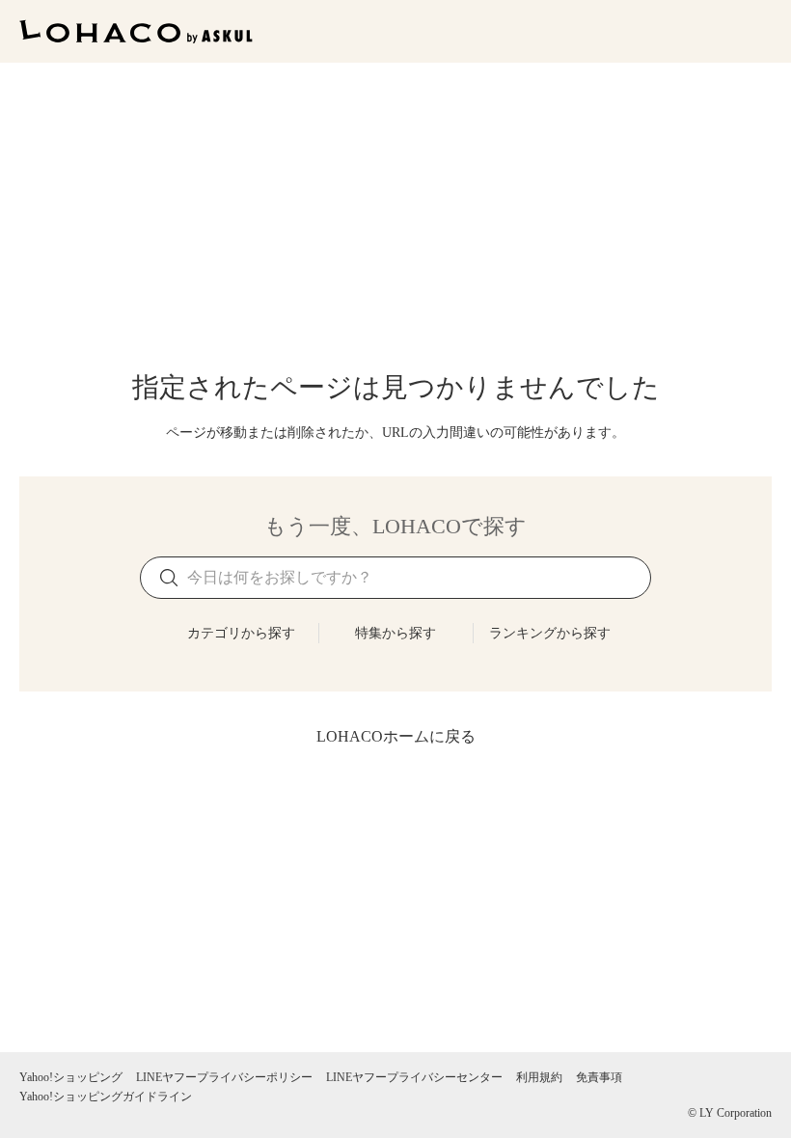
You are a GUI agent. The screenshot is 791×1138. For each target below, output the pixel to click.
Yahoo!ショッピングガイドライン (105, 1096)
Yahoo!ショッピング (71, 1077)
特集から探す (395, 633)
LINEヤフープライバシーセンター (414, 1077)
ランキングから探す (550, 633)
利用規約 (539, 1077)
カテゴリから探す (241, 633)
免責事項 (599, 1077)
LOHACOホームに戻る (396, 736)
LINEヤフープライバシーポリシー (224, 1077)
